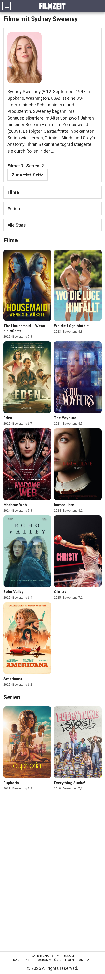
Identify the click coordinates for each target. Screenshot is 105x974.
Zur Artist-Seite (27, 174)
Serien (14, 208)
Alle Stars (17, 225)
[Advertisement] (52, 875)
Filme (13, 192)
